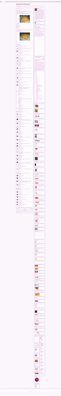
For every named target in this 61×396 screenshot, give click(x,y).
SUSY (18, 161)
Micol (18, 113)
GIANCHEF (19, 193)
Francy (18, 125)
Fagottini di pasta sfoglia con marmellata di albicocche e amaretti (42, 340)
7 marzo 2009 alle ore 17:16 (20, 49)
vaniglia (41, 354)
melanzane (36, 65)
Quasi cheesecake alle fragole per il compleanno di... (38, 86)
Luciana (19, 158)
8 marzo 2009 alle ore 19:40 (20, 153)
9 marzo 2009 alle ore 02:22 (20, 160)
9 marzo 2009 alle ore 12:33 (20, 192)
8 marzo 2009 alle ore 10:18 (20, 124)
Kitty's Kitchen (42, 368)
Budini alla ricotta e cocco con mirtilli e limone (42, 352)
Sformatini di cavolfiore (37, 90)
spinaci (40, 68)
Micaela (18, 107)
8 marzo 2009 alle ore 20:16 (20, 157)
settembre (36, 79)
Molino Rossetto (41, 65)
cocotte (43, 62)
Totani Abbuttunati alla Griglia (42, 362)
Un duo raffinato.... (37, 87)
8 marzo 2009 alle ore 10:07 (20, 117)
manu (18, 198)
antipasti (36, 61)
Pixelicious (41, 358)
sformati (20, 42)
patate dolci (39, 66)
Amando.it (37, 298)
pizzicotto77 (19, 70)
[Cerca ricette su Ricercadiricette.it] (36, 291)
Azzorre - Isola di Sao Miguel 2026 (42, 365)
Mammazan (19, 201)
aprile (36, 83)
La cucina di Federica (42, 338)
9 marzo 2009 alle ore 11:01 (20, 173)
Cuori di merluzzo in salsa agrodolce (38, 95)
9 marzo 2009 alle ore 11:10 (20, 179)
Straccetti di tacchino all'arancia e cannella (39, 98)
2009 (35, 76)
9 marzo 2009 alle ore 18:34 (20, 202)
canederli (35, 62)
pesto (42, 66)
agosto (36, 80)
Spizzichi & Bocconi (23, 4)
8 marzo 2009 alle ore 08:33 (20, 112)
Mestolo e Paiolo (19, 90)
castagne (38, 62)
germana (19, 142)
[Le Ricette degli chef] (36, 274)
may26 (18, 67)
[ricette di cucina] (36, 301)
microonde (38, 65)
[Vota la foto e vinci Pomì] (37, 365)
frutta (40, 63)
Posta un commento (19, 206)
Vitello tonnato (36, 305)
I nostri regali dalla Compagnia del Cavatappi (39, 85)
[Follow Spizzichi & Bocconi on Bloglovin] (37, 27)
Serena (18, 177)
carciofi (37, 62)
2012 (35, 74)
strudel (41, 68)
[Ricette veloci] (36, 303)
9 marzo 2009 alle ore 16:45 (20, 197)
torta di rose (43, 68)
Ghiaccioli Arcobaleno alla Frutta (42, 359)
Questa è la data (37, 94)
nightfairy (19, 165)
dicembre (36, 77)
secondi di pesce (36, 68)
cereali (40, 62)
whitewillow (19, 118)
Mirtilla (18, 174)
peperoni (41, 66)
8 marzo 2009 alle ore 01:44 (20, 109)
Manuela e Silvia (39, 8)
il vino (38, 64)
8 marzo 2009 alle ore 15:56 (20, 141)
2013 (35, 73)
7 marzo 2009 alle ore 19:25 (20, 69)
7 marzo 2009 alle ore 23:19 (20, 106)
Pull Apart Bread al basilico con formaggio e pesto (42, 355)
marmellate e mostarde (42, 64)
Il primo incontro (37, 92)
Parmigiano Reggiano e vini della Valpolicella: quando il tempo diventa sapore (42, 370)
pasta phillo (37, 66)
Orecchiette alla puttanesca (38, 88)
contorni (18, 42)
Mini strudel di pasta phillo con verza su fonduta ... (39, 91)
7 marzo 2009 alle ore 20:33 (20, 85)
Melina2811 (19, 45)
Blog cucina (36, 317)
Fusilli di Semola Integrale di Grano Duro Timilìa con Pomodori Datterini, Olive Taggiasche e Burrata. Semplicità (42, 345)
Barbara (19, 135)
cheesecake (42, 62)
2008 (35, 101)
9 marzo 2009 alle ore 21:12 (20, 205)
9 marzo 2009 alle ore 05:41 (20, 164)
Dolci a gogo (19, 122)
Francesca (19, 50)
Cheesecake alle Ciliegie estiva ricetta (42, 373)
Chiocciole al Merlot (37, 97)
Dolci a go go (42, 348)
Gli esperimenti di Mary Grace (42, 343)
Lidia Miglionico (19, 180)
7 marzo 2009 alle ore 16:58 (20, 46)
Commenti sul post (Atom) (26, 210)
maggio (36, 82)
